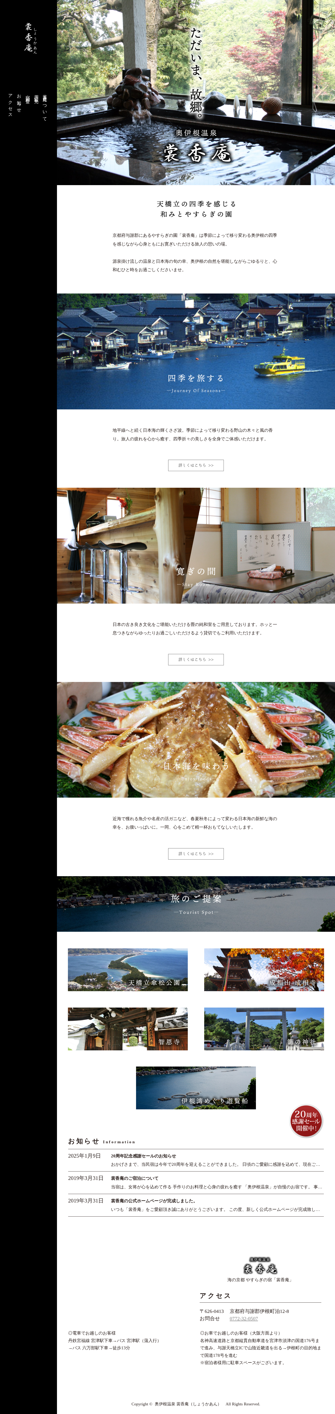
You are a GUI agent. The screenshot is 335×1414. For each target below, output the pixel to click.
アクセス (10, 104)
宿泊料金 (28, 94)
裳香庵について (45, 105)
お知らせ (19, 101)
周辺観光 (36, 94)
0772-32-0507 (244, 1318)
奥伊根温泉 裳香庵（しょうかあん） (188, 1404)
